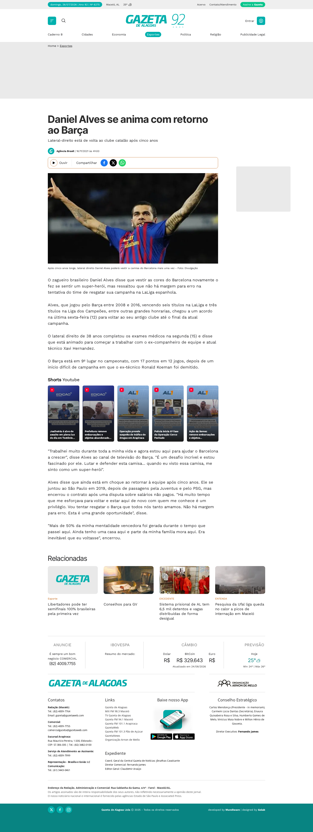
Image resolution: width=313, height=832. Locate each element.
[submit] (64, 21)
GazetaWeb (112, 727)
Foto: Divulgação (188, 268)
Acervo (201, 4)
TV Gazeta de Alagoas (118, 715)
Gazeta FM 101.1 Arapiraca (121, 723)
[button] (261, 21)
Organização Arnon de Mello (122, 739)
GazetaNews (112, 735)
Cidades (87, 34)
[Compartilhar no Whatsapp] (122, 162)
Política (185, 34)
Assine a (253, 4)
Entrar (249, 21)
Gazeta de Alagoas (116, 707)
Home (52, 46)
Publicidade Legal (252, 34)
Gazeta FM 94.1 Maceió (119, 719)
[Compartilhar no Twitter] (113, 162)
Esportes (153, 34)
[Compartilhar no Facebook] (104, 162)
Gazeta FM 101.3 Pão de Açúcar (124, 731)
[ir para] (173, 719)
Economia (119, 34)
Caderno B (55, 34)
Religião (215, 34)
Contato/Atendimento (222, 4)
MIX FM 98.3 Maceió (117, 711)
